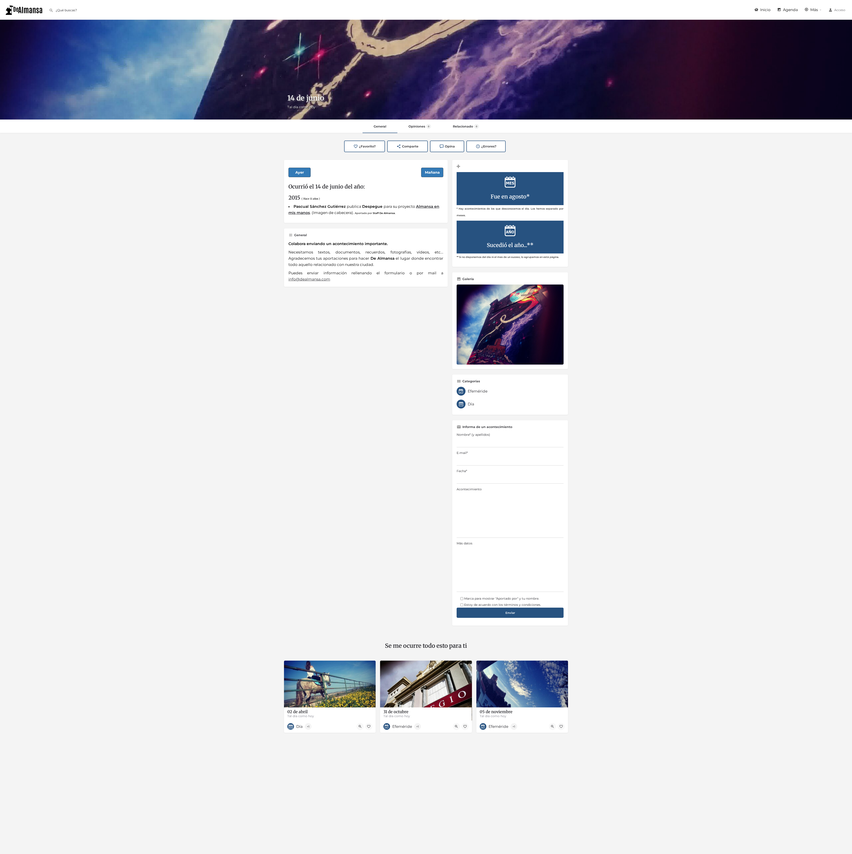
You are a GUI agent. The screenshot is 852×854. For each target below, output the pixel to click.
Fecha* (462, 471)
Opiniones (418, 126)
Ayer (299, 172)
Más (813, 10)
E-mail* (462, 453)
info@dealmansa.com (309, 279)
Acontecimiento (469, 489)
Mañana (432, 172)
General (380, 126)
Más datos (464, 543)
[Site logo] (24, 9)
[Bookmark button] (368, 726)
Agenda (790, 10)
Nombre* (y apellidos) (473, 435)
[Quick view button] (360, 726)
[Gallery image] (510, 325)
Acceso (839, 10)
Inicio (765, 10)
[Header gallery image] (426, 70)
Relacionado (465, 126)
